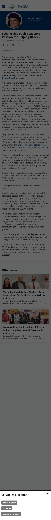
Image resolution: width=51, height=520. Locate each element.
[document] (25, 505)
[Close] (47, 493)
